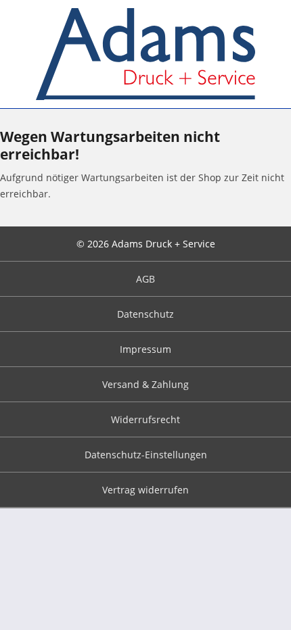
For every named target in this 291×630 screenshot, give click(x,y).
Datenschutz (145, 314)
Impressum (145, 349)
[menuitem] (145, 279)
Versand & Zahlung (145, 384)
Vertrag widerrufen (145, 489)
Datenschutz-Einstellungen (146, 454)
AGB (145, 278)
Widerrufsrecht (145, 419)
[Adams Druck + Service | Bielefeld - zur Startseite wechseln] (146, 54)
